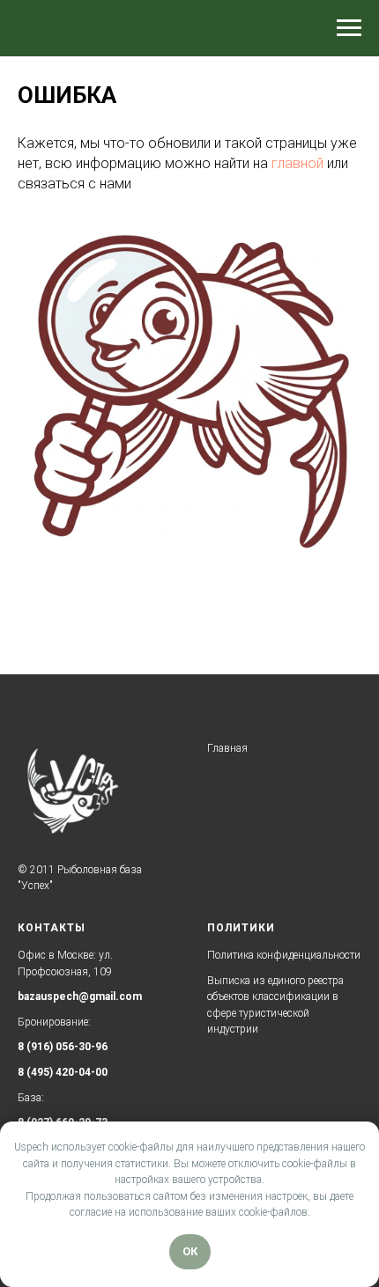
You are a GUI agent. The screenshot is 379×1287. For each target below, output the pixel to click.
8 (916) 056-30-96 (63, 1047)
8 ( (24, 1072)
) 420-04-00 (78, 1072)
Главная (227, 748)
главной (297, 163)
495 (40, 1072)
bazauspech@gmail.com (80, 996)
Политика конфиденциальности (283, 955)
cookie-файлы (141, 1147)
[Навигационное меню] (349, 28)
